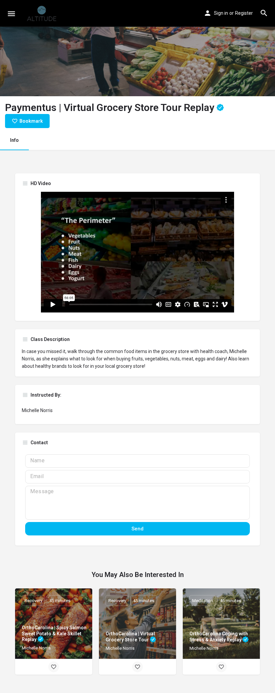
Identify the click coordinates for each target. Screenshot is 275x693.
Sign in (221, 13)
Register (244, 13)
